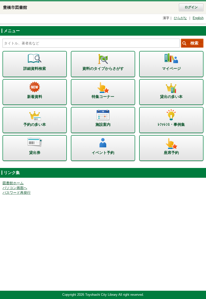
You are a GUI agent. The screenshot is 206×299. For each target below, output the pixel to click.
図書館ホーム (13, 183)
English (198, 18)
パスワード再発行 (17, 193)
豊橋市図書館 (15, 7)
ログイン (191, 7)
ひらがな (180, 18)
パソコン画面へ (15, 188)
